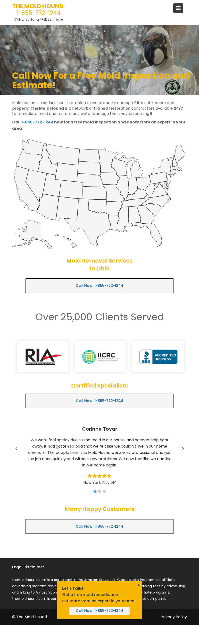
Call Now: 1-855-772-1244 (100, 285)
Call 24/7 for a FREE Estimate (38, 19)
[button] (95, 491)
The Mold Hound (38, 6)
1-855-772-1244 (38, 13)
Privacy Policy (174, 617)
